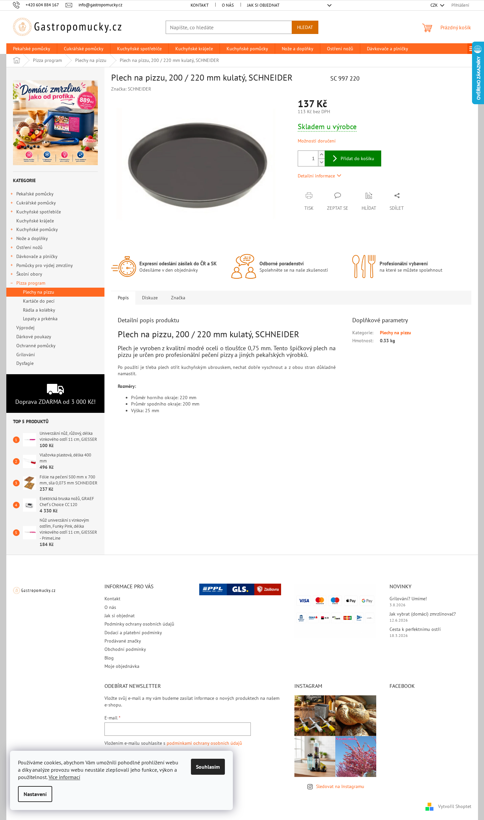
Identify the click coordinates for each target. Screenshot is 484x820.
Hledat (305, 27)
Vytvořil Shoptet (454, 806)
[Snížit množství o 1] (321, 162)
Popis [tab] (123, 298)
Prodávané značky (122, 641)
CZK (434, 5)
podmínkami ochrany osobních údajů (204, 743)
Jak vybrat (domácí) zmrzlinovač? (423, 614)
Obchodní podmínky (125, 649)
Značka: (131, 89)
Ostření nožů (29, 247)
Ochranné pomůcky (35, 346)
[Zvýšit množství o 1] (321, 154)
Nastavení (35, 794)
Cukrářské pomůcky (36, 203)
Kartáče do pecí (39, 301)
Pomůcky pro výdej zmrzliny (44, 265)
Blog (109, 658)
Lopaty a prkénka (40, 319)
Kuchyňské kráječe (35, 221)
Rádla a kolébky (39, 310)
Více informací (64, 777)
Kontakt (200, 5)
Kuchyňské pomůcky (37, 229)
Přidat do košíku (357, 158)
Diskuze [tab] (150, 298)
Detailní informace (316, 176)
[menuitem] (31, 48)
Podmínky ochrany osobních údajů (139, 624)
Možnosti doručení (317, 141)
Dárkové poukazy (33, 337)
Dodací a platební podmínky (133, 633)
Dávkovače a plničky (37, 256)
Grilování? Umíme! (408, 599)
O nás (228, 5)
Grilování (25, 355)
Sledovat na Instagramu (340, 786)
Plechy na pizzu (38, 292)
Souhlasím (208, 766)
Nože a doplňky (32, 238)
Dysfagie (25, 363)
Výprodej (25, 328)
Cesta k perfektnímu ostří (415, 629)
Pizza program (30, 283)
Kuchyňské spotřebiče (38, 212)
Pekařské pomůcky (35, 194)
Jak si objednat (263, 5)
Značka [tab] (178, 298)
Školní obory (29, 274)
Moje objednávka (121, 666)
